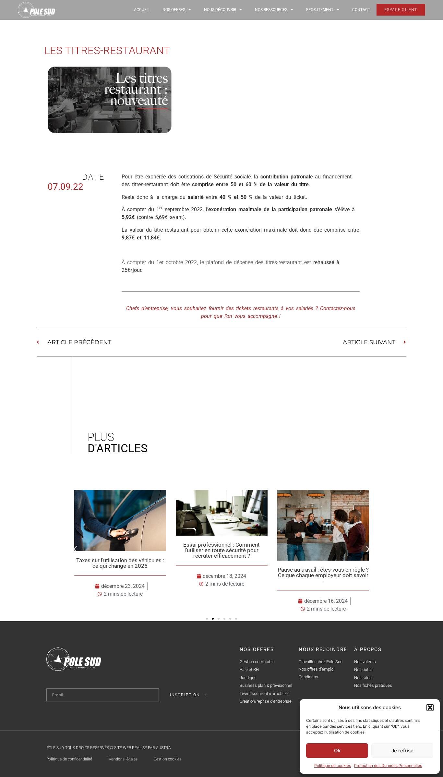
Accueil (142, 9)
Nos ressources (271, 9)
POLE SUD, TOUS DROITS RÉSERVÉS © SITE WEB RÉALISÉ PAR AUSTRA (108, 748)
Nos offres (173, 9)
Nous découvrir (220, 9)
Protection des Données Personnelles (388, 765)
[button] (430, 707)
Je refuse (402, 750)
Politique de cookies (332, 765)
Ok (337, 750)
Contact (361, 9)
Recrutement (319, 9)
